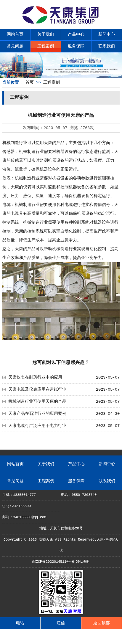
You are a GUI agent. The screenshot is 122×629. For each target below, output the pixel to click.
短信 (61, 623)
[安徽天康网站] (61, 23)
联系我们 (106, 46)
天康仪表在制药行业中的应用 (35, 377)
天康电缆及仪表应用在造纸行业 (37, 389)
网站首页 (15, 34)
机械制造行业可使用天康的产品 (37, 401)
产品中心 (76, 34)
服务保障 (76, 46)
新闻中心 (106, 34)
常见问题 (15, 46)
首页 (29, 82)
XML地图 (82, 562)
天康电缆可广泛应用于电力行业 (37, 425)
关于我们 (45, 34)
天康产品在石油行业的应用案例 (37, 413)
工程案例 (45, 46)
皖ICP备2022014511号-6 (53, 562)
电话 (20, 623)
